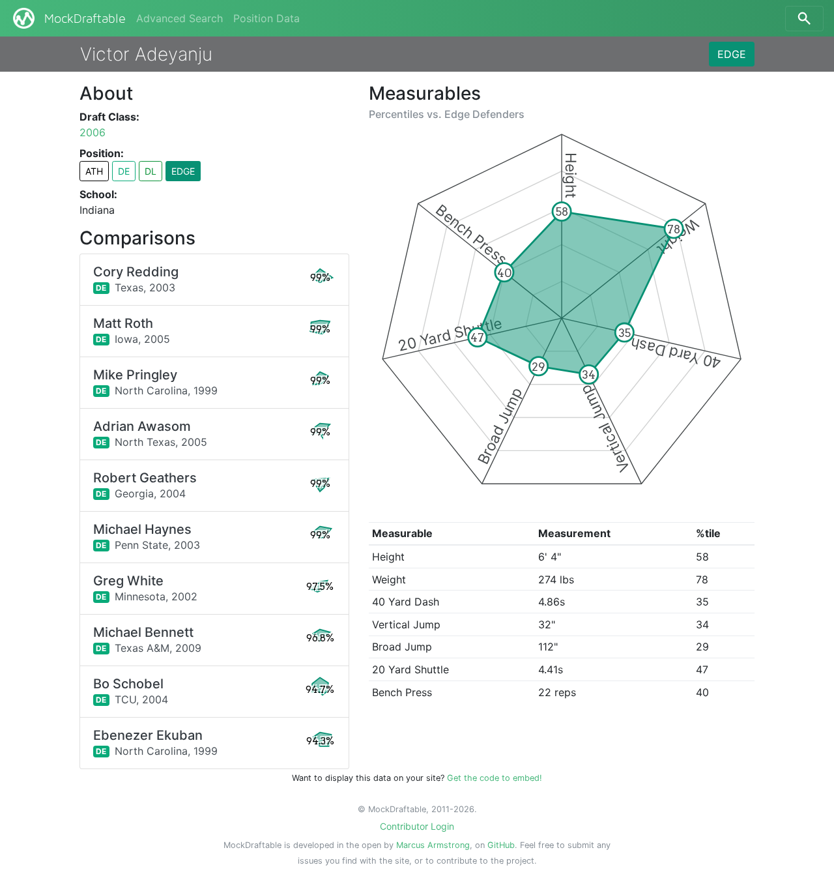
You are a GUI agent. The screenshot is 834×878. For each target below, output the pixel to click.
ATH (94, 171)
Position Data (266, 18)
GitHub (501, 845)
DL (150, 171)
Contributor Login (417, 826)
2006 (92, 132)
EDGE (731, 54)
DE (124, 171)
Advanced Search (179, 18)
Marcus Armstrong (433, 845)
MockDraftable (85, 18)
